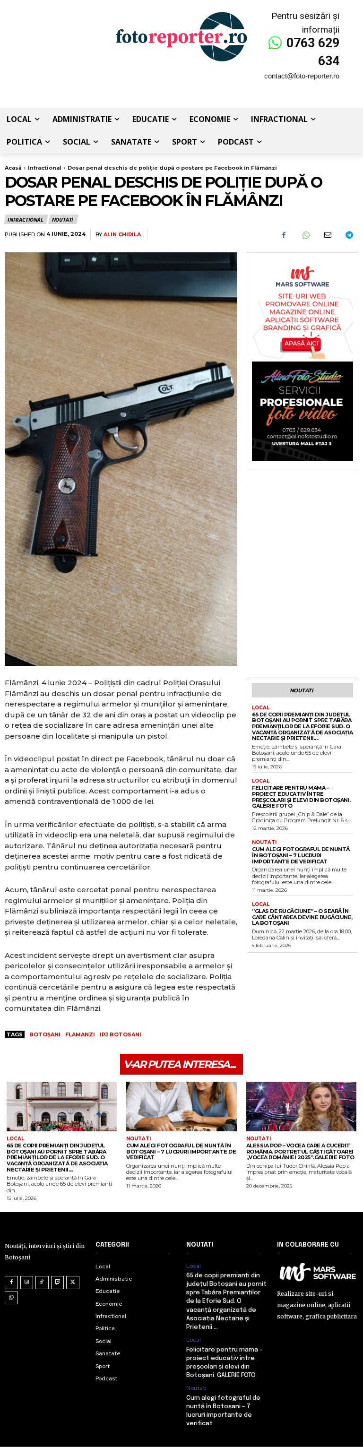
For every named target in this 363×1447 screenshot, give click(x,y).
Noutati (63, 219)
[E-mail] (327, 234)
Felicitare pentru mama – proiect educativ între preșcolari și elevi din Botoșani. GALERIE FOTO (301, 796)
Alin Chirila (122, 235)
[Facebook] (283, 234)
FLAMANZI (80, 1034)
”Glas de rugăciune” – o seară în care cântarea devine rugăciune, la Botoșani (302, 917)
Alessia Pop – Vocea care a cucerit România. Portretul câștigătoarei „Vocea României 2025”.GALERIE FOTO (300, 1151)
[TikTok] (42, 1282)
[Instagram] (27, 1282)
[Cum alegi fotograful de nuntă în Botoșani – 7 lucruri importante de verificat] (181, 1106)
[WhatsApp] (305, 234)
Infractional (44, 167)
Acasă (13, 167)
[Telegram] (348, 234)
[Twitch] (57, 1282)
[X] (72, 1282)
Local (260, 708)
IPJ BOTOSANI (120, 1034)
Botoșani (44, 1034)
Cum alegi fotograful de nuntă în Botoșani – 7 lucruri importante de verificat (301, 855)
